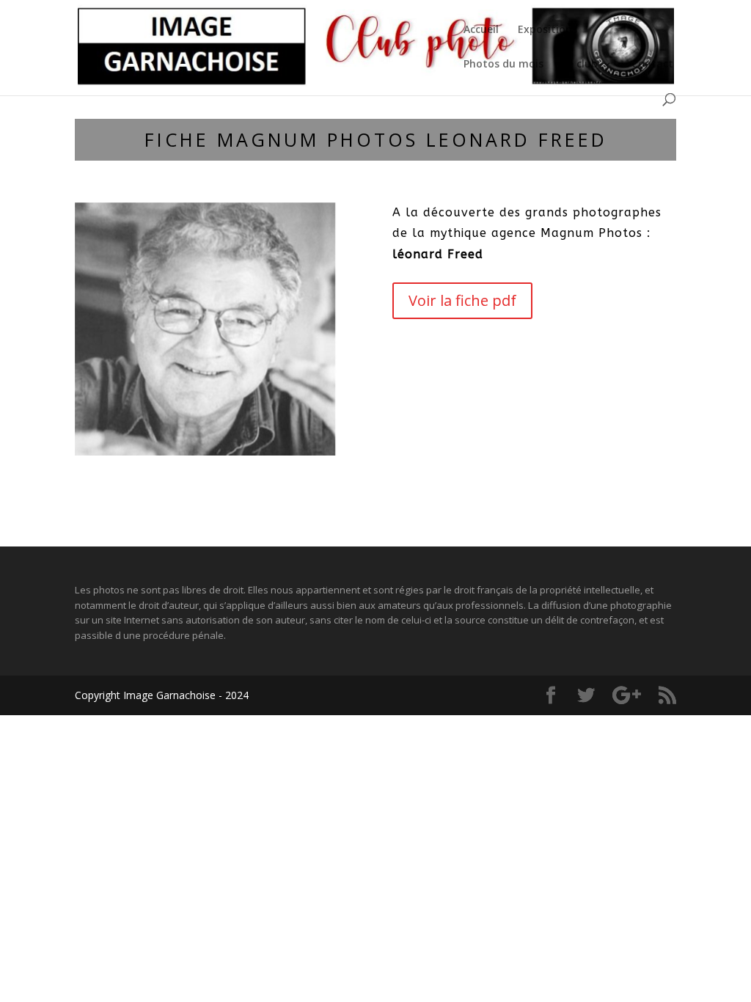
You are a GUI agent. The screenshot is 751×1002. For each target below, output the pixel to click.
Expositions (547, 30)
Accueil (481, 30)
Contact (652, 64)
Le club (580, 64)
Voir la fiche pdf (462, 300)
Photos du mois (503, 64)
